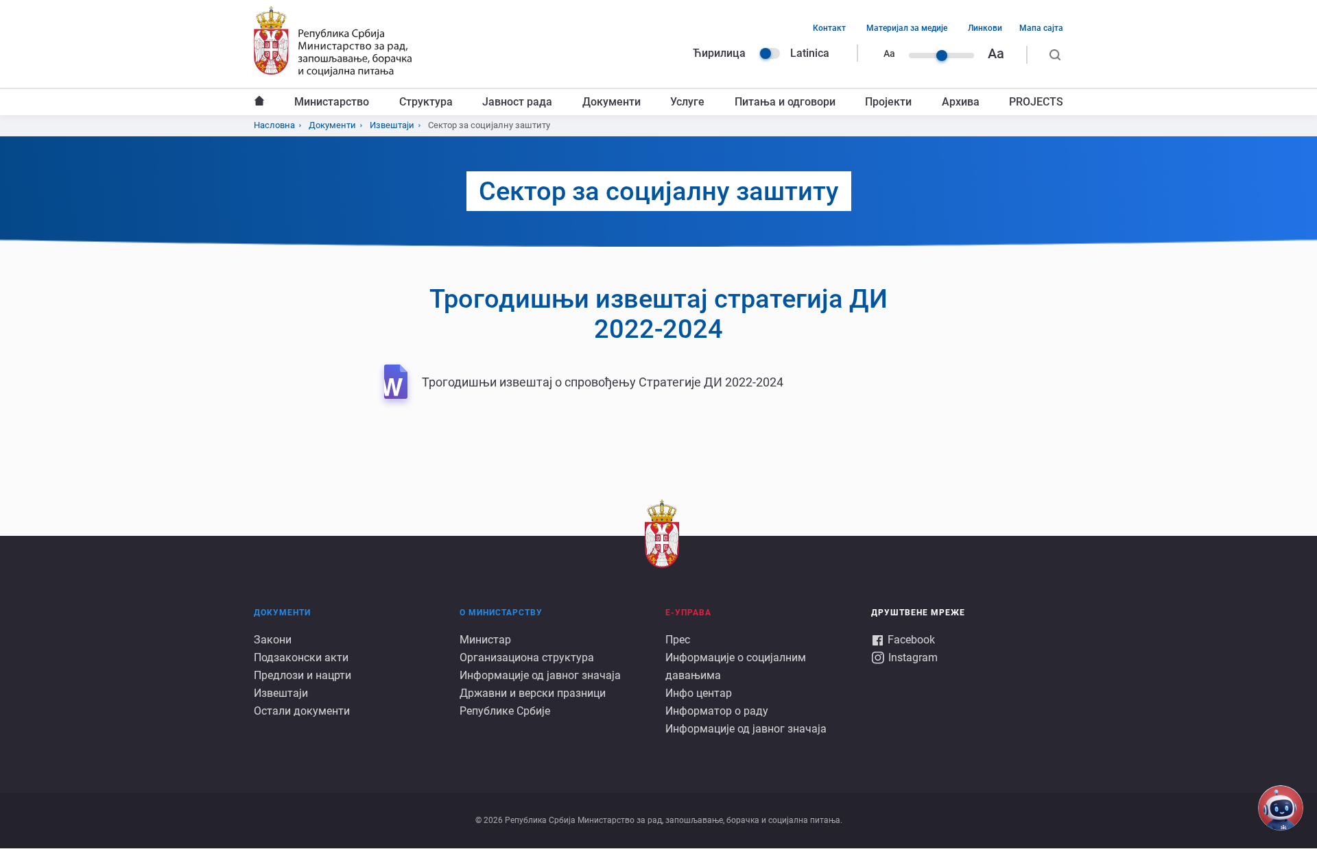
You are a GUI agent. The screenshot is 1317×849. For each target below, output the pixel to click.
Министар (485, 639)
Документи (611, 101)
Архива (961, 101)
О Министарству (501, 612)
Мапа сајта (1041, 28)
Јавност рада (517, 101)
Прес (677, 639)
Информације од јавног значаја (540, 675)
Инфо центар (698, 693)
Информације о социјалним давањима (735, 666)
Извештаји (392, 125)
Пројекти (888, 101)
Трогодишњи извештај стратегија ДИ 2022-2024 (658, 314)
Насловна (259, 102)
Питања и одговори (785, 101)
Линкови (985, 28)
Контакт (829, 28)
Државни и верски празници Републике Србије (533, 702)
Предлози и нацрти (302, 675)
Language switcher (769, 53)
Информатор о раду (716, 710)
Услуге (687, 101)
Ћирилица (719, 53)
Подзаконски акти (301, 657)
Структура (426, 101)
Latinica (809, 53)
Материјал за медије (906, 28)
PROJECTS (1036, 101)
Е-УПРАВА (688, 612)
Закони (273, 639)
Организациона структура (527, 657)
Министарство (331, 101)
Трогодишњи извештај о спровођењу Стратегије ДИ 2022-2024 (602, 382)
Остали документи (302, 710)
